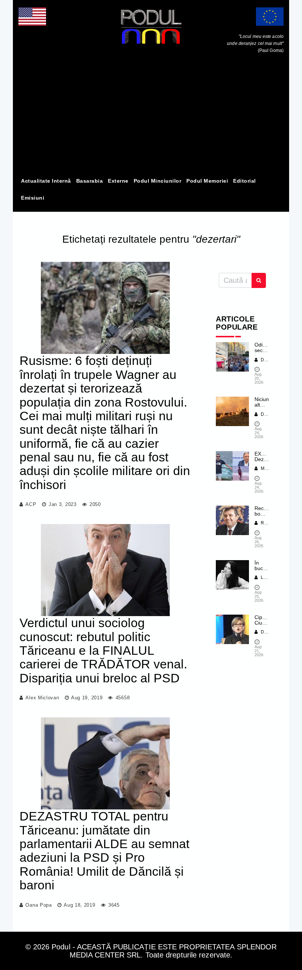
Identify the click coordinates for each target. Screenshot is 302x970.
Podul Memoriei (207, 181)
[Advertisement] (151, 117)
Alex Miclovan (42, 697)
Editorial (244, 181)
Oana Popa (38, 905)
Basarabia (89, 181)
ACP (30, 504)
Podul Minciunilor (158, 181)
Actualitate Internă (46, 181)
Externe (118, 181)
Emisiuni (32, 198)
